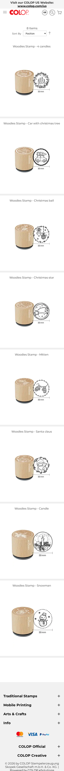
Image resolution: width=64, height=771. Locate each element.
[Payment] (32, 735)
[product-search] (52, 12)
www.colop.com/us (32, 6)
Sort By (16, 33)
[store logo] (19, 12)
